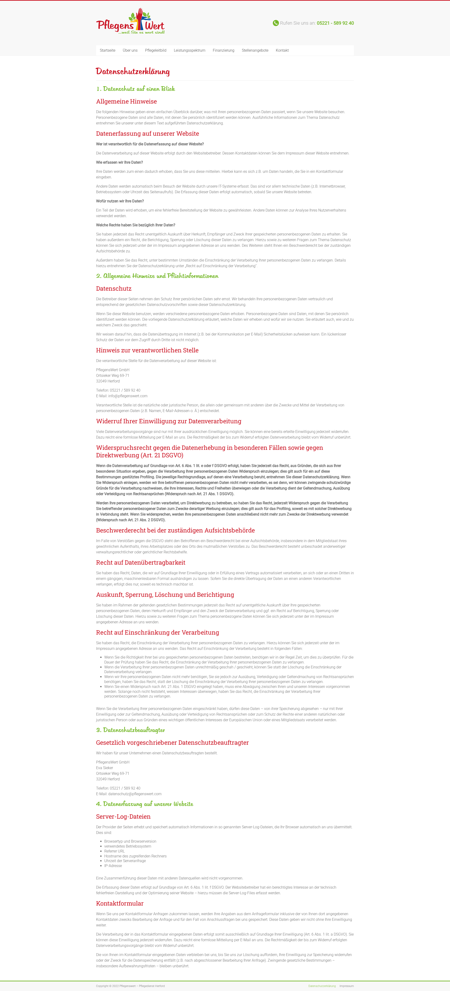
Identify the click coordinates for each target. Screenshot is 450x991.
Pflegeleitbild (155, 50)
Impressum (347, 986)
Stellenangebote (255, 50)
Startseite (107, 50)
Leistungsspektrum (189, 50)
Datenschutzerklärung (322, 986)
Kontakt (282, 50)
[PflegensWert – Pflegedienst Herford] (130, 10)
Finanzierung (223, 50)
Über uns (130, 50)
